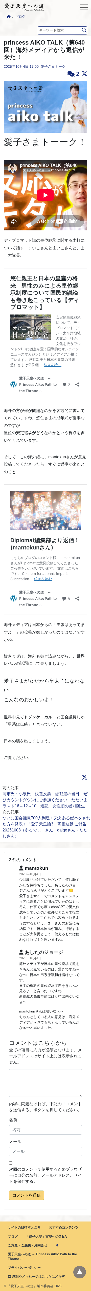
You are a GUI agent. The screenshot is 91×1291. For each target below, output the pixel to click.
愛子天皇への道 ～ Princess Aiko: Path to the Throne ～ (42, 1256)
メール (15, 1141)
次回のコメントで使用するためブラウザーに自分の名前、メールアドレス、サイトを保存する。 (45, 1175)
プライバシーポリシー (24, 1268)
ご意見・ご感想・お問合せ (27, 1245)
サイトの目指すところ (24, 1227)
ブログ (20, 16)
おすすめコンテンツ (63, 1227)
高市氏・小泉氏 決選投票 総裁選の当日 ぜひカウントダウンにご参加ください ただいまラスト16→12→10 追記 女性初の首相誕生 (45, 800)
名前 (13, 1120)
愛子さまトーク (53, 66)
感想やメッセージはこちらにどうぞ (38, 1276)
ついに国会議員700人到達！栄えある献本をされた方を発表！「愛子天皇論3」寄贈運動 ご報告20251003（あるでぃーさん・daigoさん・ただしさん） (46, 827)
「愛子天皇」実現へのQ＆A (46, 1236)
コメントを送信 (26, 1195)
